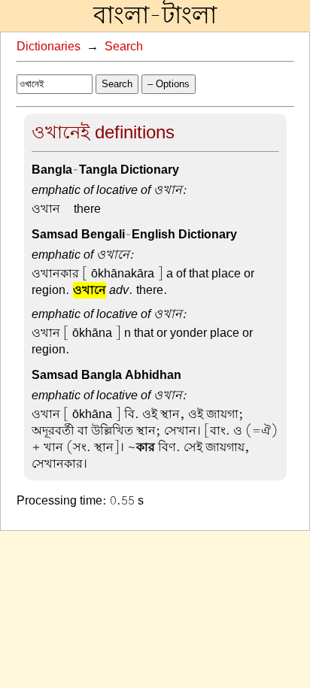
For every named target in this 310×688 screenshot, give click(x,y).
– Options (168, 83)
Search (124, 46)
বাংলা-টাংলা (155, 16)
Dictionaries (49, 46)
